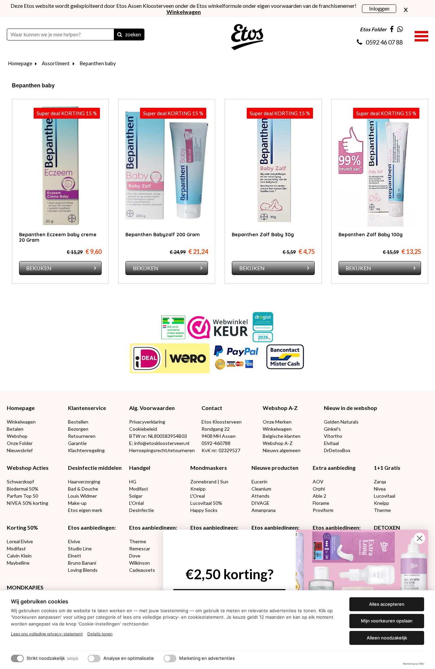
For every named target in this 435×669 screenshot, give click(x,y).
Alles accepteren (386, 604)
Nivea (380, 489)
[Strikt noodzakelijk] (17, 658)
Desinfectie (141, 510)
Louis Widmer (82, 496)
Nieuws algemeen (281, 450)
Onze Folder (20, 443)
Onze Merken (277, 422)
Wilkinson (139, 563)
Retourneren (81, 436)
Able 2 (319, 496)
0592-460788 (216, 443)
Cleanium (261, 489)
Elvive (74, 541)
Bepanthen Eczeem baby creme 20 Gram (58, 237)
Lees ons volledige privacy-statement (47, 633)
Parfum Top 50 (22, 496)
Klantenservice (87, 408)
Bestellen (78, 422)
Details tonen (99, 633)
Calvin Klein (19, 556)
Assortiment (56, 63)
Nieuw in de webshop (350, 408)
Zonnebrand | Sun (209, 481)
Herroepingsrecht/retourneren (162, 450)
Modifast (138, 489)
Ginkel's (332, 429)
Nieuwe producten (274, 467)
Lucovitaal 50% (206, 503)
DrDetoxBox (337, 450)
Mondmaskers (208, 467)
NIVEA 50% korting (27, 503)
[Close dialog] (419, 538)
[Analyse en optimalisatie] (94, 658)
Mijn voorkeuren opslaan (387, 620)
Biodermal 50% (22, 489)
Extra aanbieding (334, 467)
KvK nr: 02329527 (221, 450)
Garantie (77, 443)
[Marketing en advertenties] (169, 658)
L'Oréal (136, 503)
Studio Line (80, 548)
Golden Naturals (341, 422)
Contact (212, 408)
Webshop (17, 436)
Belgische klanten (281, 436)
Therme (382, 510)
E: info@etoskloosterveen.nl (159, 443)
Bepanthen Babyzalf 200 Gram (162, 234)
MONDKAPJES (25, 587)
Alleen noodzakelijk (387, 637)
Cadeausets (142, 570)
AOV (318, 481)
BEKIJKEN (39, 268)
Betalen (15, 429)
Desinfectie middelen (95, 467)
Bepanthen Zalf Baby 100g (370, 234)
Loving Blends (83, 570)
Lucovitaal (384, 496)
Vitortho (333, 436)
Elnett (74, 556)
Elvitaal (331, 443)
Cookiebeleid (143, 429)
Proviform (323, 510)
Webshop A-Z (280, 408)
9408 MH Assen (219, 436)
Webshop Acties (28, 467)
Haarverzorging (84, 481)
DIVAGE (260, 503)
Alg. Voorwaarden (152, 408)
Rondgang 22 (216, 429)
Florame (321, 503)
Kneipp (198, 489)
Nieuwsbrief (20, 450)
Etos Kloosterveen (222, 422)
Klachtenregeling (86, 450)
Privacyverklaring (147, 422)
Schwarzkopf (20, 481)
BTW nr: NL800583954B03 (158, 436)
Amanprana (263, 510)
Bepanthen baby (98, 63)
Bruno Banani (82, 563)
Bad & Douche (83, 489)
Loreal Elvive (20, 541)
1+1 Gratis (387, 467)
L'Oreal (197, 496)
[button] (421, 35)
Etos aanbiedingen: (92, 527)
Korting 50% (22, 527)
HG (132, 481)
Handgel (139, 467)
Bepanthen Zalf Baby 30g (263, 234)
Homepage (20, 63)
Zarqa (380, 481)
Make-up (77, 503)
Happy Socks (204, 510)
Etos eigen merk (85, 510)
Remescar (139, 548)
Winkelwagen (21, 422)
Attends (260, 496)
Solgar (135, 496)
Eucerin (259, 481)
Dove (134, 556)
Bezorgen (78, 429)
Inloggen (379, 8)
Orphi (319, 489)
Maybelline (18, 563)
